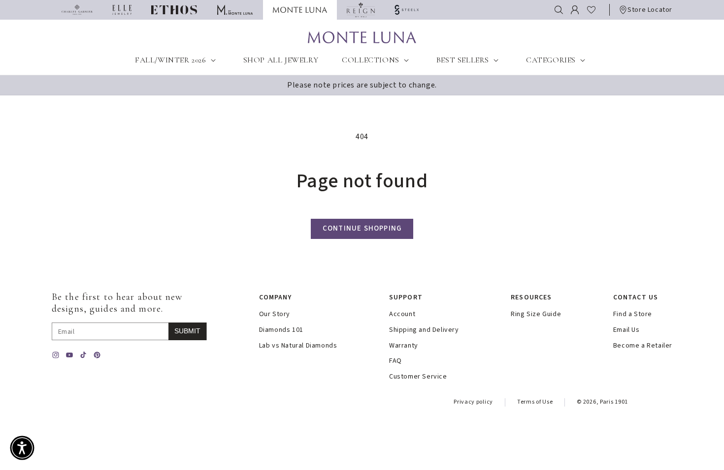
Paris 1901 (614, 402)
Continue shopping (362, 228)
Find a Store (632, 314)
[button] (559, 9)
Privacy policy (473, 402)
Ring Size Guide (536, 314)
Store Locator (649, 10)
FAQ (395, 361)
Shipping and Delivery (424, 330)
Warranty (403, 346)
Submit (187, 331)
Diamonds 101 (281, 330)
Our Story (274, 314)
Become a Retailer (642, 346)
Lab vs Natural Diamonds (298, 346)
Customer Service (418, 377)
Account (402, 314)
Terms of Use (535, 402)
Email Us (626, 330)
